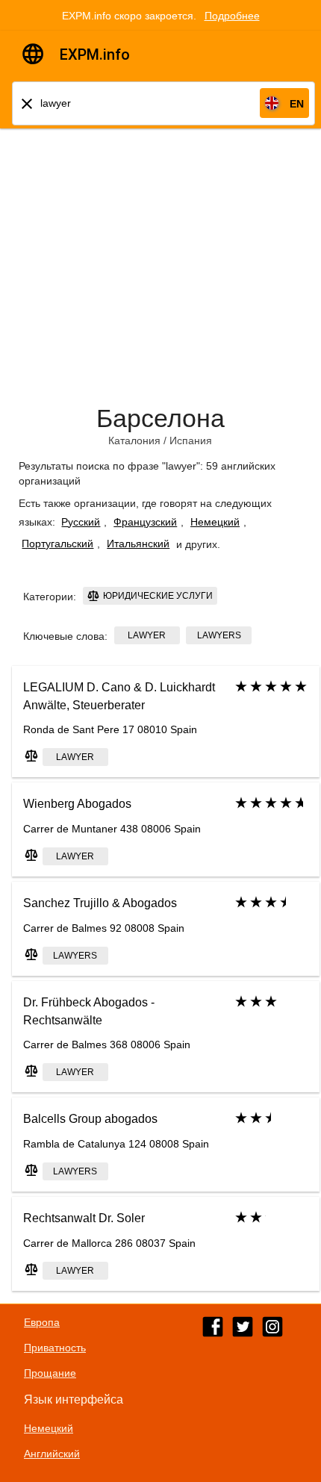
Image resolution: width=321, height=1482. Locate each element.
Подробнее (232, 16)
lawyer (147, 635)
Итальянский (138, 543)
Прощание (50, 1373)
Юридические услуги (157, 596)
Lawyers (219, 635)
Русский (80, 522)
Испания (190, 440)
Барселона (160, 418)
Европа (42, 1322)
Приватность (55, 1348)
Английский (52, 1454)
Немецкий (215, 522)
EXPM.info (95, 54)
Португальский (57, 543)
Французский (145, 522)
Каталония (134, 440)
